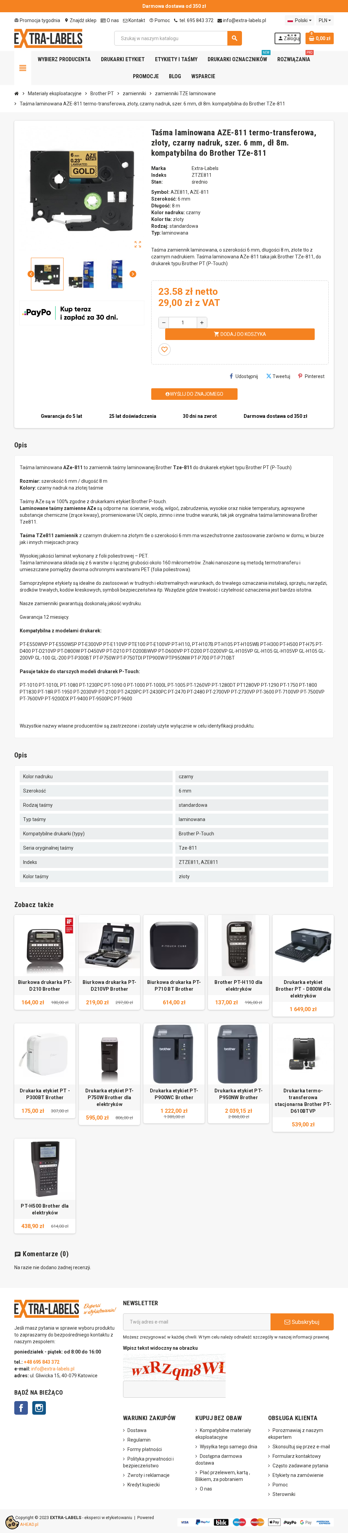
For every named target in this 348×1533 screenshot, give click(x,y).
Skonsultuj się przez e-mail (301, 1446)
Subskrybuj (304, 1321)
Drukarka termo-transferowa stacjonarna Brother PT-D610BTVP (303, 1101)
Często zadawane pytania (300, 1465)
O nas (112, 20)
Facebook (21, 1408)
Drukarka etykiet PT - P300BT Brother (45, 1094)
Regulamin (139, 1440)
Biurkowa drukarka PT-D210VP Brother (110, 986)
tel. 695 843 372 (195, 20)
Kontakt (136, 20)
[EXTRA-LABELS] (48, 37)
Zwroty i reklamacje (148, 1475)
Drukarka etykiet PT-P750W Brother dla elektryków (109, 1097)
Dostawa (136, 1430)
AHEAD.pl (29, 1524)
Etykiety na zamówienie (298, 1475)
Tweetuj (281, 376)
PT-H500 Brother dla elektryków (45, 1209)
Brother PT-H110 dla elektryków (238, 986)
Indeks (159, 175)
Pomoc (159, 20)
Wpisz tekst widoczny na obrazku (160, 1348)
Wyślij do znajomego (194, 394)
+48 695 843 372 (42, 1362)
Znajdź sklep (80, 20)
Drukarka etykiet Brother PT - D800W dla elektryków (303, 989)
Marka (158, 168)
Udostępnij (247, 376)
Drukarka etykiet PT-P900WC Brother (174, 1094)
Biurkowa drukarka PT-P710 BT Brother (174, 986)
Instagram (39, 1408)
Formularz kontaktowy (297, 1456)
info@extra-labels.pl (244, 20)
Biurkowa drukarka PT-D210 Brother (45, 986)
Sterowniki (284, 1494)
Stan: (157, 182)
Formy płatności (144, 1449)
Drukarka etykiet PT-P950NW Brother (238, 1094)
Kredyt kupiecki (143, 1484)
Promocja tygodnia (37, 20)
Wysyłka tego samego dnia (228, 1446)
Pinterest (315, 376)
